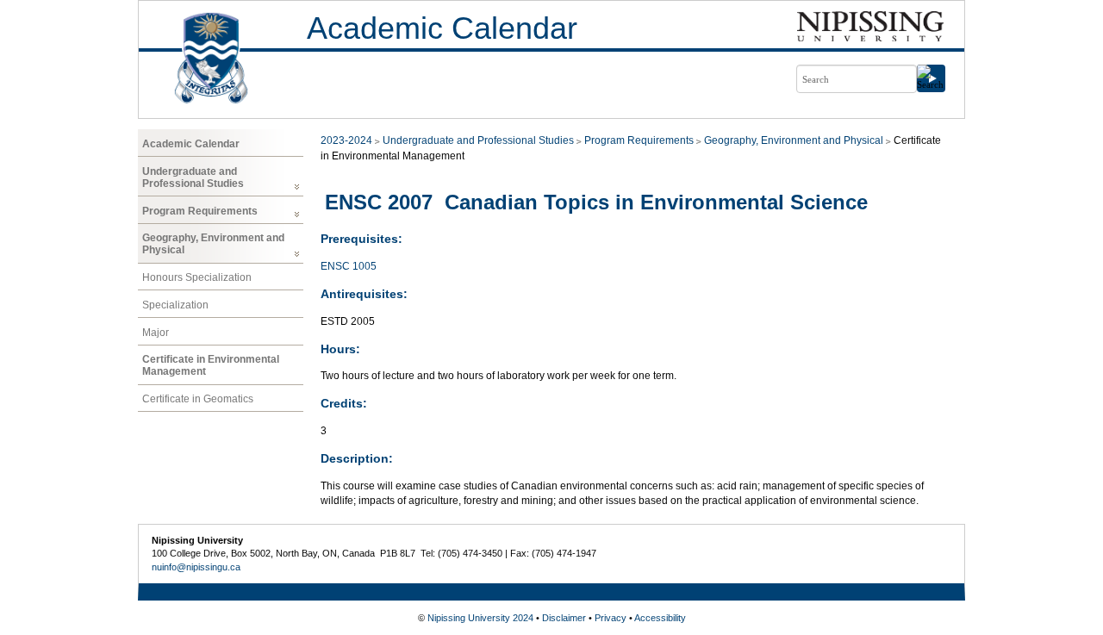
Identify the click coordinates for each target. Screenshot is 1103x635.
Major (155, 333)
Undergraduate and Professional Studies (193, 177)
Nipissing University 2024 (480, 618)
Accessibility (660, 618)
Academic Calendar (442, 28)
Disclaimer (564, 618)
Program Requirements (200, 211)
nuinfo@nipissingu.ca (196, 567)
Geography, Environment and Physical (213, 244)
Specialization (175, 305)
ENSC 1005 (349, 266)
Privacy (610, 618)
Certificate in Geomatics (197, 399)
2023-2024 (346, 140)
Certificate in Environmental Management (210, 365)
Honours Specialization (197, 277)
